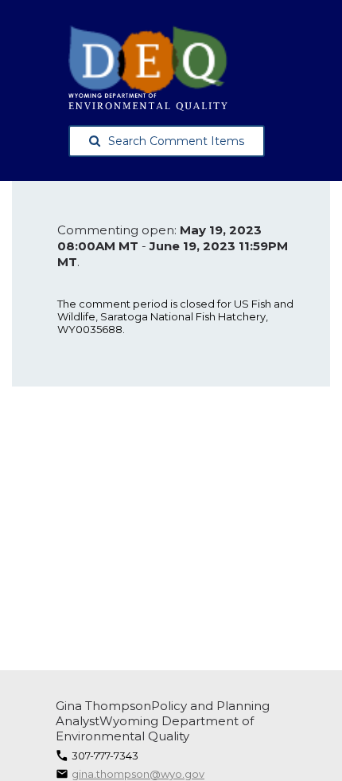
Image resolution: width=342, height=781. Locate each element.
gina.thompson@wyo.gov (138, 773)
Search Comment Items (176, 141)
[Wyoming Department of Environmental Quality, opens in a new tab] (177, 68)
